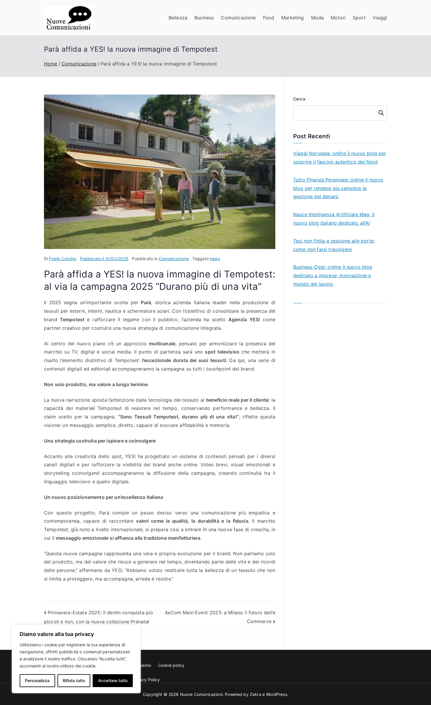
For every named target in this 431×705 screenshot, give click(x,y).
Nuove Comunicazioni (201, 694)
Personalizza (37, 680)
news (215, 258)
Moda (317, 18)
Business (204, 18)
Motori (338, 18)
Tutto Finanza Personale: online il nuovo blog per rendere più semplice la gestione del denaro (338, 188)
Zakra (255, 694)
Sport (359, 18)
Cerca (299, 98)
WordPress (276, 694)
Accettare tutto (113, 680)
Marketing (292, 18)
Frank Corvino (62, 258)
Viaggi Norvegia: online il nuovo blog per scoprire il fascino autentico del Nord (339, 157)
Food (268, 18)
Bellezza (178, 18)
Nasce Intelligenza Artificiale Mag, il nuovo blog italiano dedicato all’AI (333, 218)
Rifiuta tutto (74, 680)
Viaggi (380, 18)
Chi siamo (141, 665)
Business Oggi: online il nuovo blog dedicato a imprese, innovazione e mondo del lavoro (332, 275)
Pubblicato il (104, 258)
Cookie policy (171, 665)
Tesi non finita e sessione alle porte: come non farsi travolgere (334, 245)
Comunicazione (238, 18)
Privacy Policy (146, 679)
